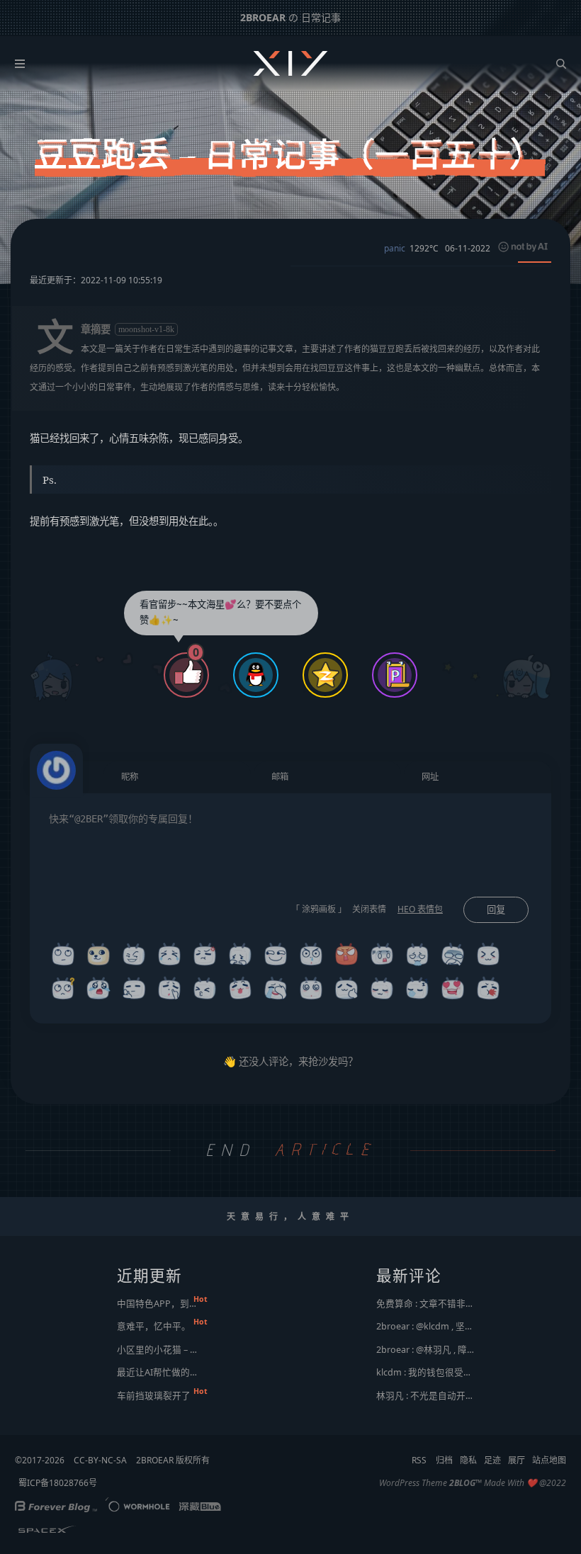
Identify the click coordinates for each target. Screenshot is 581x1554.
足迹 (492, 1460)
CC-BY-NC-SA (100, 1460)
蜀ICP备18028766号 (57, 1483)
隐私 (468, 1460)
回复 (496, 909)
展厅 (516, 1460)
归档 (444, 1460)
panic (394, 248)
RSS (419, 1460)
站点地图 (549, 1460)
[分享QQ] (255, 676)
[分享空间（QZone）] (325, 676)
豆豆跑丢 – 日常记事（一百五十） (290, 155)
